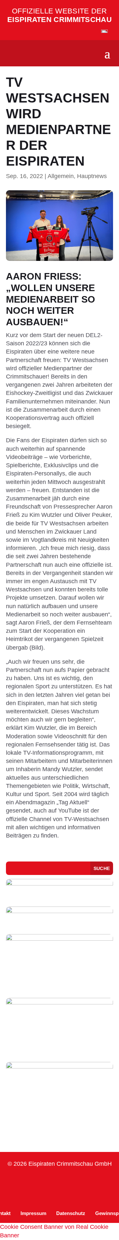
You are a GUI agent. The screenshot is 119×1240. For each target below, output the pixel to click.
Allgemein (61, 176)
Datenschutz (70, 1213)
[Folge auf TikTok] (50, 1181)
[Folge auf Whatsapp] (66, 1181)
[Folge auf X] (97, 1181)
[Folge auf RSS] (59, 1194)
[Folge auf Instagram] (18, 1181)
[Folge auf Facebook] (34, 1181)
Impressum (33, 1213)
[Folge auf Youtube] (82, 1181)
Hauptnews (92, 176)
